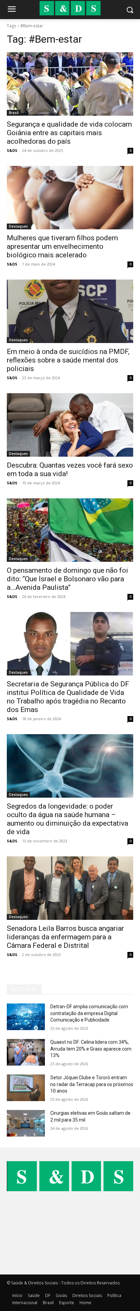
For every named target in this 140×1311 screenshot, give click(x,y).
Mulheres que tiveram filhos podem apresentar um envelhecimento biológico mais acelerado (62, 246)
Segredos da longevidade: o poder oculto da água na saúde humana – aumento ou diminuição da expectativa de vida (67, 819)
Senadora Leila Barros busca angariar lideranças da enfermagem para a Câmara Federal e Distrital (65, 937)
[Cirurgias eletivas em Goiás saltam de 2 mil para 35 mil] (26, 1123)
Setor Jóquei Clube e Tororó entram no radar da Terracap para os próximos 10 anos (91, 1084)
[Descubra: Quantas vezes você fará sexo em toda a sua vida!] (70, 425)
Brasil (14, 112)
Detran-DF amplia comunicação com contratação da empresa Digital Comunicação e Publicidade (89, 1013)
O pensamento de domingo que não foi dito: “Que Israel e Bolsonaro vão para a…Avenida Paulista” (67, 579)
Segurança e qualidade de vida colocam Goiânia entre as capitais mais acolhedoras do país (69, 132)
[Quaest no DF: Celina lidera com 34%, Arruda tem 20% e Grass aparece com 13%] (26, 1052)
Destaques (18, 226)
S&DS (12, 150)
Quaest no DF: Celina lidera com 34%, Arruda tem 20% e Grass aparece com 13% (91, 1048)
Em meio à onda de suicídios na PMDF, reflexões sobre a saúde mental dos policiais (68, 360)
